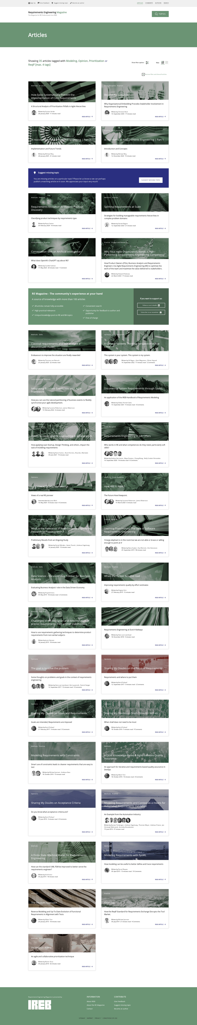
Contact (90, 1009)
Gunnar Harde (50, 112)
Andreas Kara (65, 772)
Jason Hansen (49, 640)
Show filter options (138, 63)
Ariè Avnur (48, 875)
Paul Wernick (142, 548)
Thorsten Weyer (144, 825)
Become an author (121, 1009)
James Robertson (69, 408)
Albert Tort (121, 775)
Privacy (98, 1018)
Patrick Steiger (85, 685)
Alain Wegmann (141, 360)
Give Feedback (119, 1001)
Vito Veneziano (152, 548)
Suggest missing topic (150, 180)
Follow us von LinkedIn (150, 305)
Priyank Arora (49, 593)
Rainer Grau (49, 962)
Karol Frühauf (122, 682)
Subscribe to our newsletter (150, 312)
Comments (149, 3)
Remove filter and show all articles (156, 74)
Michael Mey (49, 154)
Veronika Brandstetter (126, 827)
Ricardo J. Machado (81, 453)
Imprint (90, 1018)
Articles (140, 3)
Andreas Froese (155, 825)
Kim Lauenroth (75, 685)
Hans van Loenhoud (124, 635)
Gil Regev (131, 360)
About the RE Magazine (96, 1005)
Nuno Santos (49, 223)
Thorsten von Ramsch (52, 360)
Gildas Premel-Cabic (125, 403)
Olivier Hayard (152, 360)
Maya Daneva (129, 458)
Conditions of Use (110, 1018)
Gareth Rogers (123, 224)
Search (166, 3)
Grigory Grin (122, 590)
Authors (158, 3)
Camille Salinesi (50, 266)
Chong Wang (139, 458)
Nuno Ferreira (70, 453)
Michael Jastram (55, 772)
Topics (162, 14)
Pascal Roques (123, 869)
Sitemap (82, 1018)
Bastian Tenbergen (117, 825)
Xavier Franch (71, 545)
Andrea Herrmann (117, 458)
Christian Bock (123, 112)
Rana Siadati (132, 548)
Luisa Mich (53, 501)
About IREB (91, 1001)
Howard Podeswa (124, 274)
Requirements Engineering (47, 13)
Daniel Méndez (60, 545)
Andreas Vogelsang (83, 545)
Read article (86, 116)
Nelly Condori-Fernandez (152, 458)
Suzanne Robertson (56, 408)
